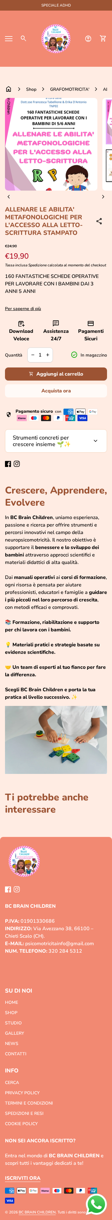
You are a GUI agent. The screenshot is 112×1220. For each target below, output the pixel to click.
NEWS (11, 1044)
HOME (11, 1002)
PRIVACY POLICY (22, 1093)
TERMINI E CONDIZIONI (29, 1103)
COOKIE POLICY (21, 1124)
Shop (31, 89)
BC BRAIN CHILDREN (37, 1212)
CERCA (12, 1083)
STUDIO (13, 1023)
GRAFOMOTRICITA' (69, 89)
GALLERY (14, 1033)
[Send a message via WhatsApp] (96, 1204)
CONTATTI (15, 1054)
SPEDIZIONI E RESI (24, 1113)
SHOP (11, 1013)
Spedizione (37, 265)
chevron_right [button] (103, 197)
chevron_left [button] (8, 197)
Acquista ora (56, 390)
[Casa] (56, 38)
